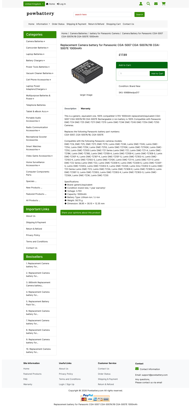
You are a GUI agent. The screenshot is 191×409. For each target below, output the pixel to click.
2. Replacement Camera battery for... (38, 274)
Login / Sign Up (66, 384)
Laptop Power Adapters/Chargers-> (36, 87)
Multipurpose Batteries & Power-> (38, 97)
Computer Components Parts (37, 173)
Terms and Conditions (37, 241)
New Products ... (34, 187)
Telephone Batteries (36, 105)
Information (42, 24)
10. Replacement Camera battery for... (38, 350)
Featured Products (32, 374)
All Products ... (33, 200)
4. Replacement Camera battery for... (38, 293)
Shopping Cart (113, 24)
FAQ (25, 379)
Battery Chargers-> (35, 60)
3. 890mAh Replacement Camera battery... (38, 284)
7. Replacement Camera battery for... (37, 322)
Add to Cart (157, 73)
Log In (62, 4)
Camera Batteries (78, 33)
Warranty (27, 384)
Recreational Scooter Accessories (36, 138)
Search (139, 14)
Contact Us (128, 24)
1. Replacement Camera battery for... (37, 265)
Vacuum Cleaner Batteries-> (39, 73)
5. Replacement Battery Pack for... (37, 303)
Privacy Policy (33, 235)
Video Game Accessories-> (39, 155)
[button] (186, 396)
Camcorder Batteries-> (37, 47)
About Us (30, 216)
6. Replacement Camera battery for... (38, 312)
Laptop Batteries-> (35, 54)
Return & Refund (96, 24)
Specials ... (31, 181)
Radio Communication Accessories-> (37, 129)
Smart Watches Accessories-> (33, 148)
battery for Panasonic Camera (104, 33)
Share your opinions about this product (81, 212)
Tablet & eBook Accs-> (37, 111)
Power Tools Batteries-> (38, 67)
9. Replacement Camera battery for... (38, 341)
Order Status (58, 24)
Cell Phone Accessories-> (38, 79)
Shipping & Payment (76, 24)
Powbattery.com (95, 390)
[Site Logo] (47, 13)
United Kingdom (33, 4)
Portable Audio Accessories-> (33, 119)
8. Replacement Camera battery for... (38, 331)
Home (51, 4)
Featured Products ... (36, 194)
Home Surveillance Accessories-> (35, 164)
